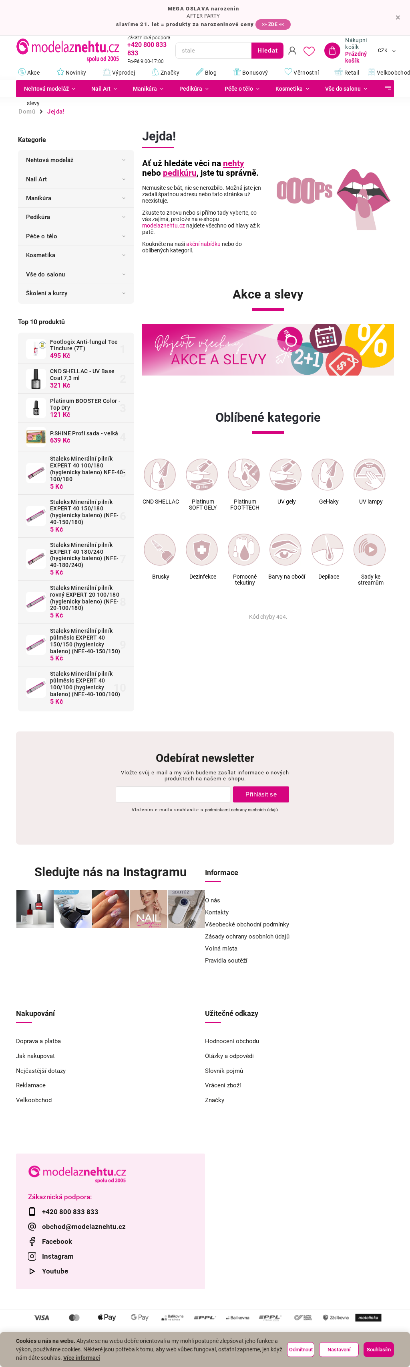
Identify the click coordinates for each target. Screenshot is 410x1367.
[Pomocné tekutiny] (244, 550)
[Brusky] (160, 550)
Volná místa (221, 948)
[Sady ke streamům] (370, 550)
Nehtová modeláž (50, 160)
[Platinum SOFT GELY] (202, 475)
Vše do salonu (45, 274)
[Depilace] (328, 550)
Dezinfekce (202, 577)
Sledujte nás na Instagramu (110, 872)
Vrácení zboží (223, 1085)
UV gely (286, 502)
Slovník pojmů (224, 1071)
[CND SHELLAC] (160, 475)
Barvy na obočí (286, 577)
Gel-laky (329, 502)
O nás (212, 900)
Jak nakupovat (35, 1056)
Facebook (57, 1241)
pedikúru (180, 173)
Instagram (58, 1256)
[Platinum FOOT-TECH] (244, 475)
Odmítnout (301, 1350)
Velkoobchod (34, 1100)
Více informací (81, 1358)
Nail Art (36, 179)
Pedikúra (38, 217)
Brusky (160, 577)
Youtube (55, 1271)
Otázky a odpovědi (229, 1056)
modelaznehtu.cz (163, 225)
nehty (233, 163)
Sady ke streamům (371, 580)
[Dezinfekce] (202, 550)
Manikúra (38, 198)
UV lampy (371, 502)
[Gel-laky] (328, 475)
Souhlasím (379, 1350)
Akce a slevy (268, 294)
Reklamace (31, 1085)
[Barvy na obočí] (285, 550)
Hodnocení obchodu (232, 1041)
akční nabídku (203, 244)
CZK (383, 50)
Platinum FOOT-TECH (244, 505)
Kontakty (217, 912)
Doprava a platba (38, 1041)
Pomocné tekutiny (245, 580)
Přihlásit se (261, 794)
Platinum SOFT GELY (203, 505)
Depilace (328, 577)
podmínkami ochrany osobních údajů (241, 809)
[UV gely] (285, 475)
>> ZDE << (273, 24)
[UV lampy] (370, 475)
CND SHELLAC (161, 502)
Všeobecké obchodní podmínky (247, 924)
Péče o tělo (41, 236)
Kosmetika (40, 255)
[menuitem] (49, 88)
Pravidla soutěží (226, 960)
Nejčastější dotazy (41, 1071)
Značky (214, 1100)
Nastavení (339, 1350)
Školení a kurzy (47, 293)
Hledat (267, 50)
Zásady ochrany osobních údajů (247, 936)
